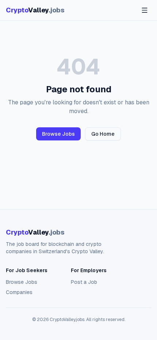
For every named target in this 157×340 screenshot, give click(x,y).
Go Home (103, 134)
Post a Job (84, 282)
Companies (19, 292)
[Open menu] (144, 10)
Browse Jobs (58, 134)
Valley (35, 10)
